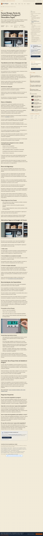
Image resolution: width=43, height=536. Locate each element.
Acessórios (35, 118)
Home (1, 6)
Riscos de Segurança (34, 20)
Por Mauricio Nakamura (2, 26)
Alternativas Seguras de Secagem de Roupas (36, 23)
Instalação (36, 115)
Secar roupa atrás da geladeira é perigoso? (36, 35)
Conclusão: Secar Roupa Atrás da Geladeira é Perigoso (35, 32)
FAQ (3, 6)
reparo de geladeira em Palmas (5, 452)
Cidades (19, 3)
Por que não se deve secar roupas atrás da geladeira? (36, 41)
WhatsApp (22, 25)
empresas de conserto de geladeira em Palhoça (17, 452)
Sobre (25, 3)
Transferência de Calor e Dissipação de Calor (36, 14)
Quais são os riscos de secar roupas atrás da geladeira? (35, 37)
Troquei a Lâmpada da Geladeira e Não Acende (17, 389)
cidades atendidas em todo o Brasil (13, 454)
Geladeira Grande (4, 391)
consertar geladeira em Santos (14, 450)
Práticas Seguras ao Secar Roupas (35, 21)
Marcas (16, 3)
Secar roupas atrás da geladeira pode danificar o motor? (35, 39)
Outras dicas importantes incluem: (36, 31)
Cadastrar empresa (38, 3)
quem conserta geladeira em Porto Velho (19, 451)
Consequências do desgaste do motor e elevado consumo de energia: (35, 18)
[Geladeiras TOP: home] (5, 4)
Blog (22, 3)
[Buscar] (34, 4)
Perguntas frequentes (34, 34)
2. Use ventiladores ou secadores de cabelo (36, 26)
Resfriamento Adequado (34, 15)
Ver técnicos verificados (6, 437)
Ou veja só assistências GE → (5, 439)
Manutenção (31, 115)
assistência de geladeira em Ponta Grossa (7, 451)
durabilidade (7, 116)
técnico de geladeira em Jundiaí (5, 450)
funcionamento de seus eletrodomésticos (15, 278)
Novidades (31, 118)
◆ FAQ (2, 10)
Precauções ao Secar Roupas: (35, 30)
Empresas (12, 3)
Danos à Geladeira (33, 16)
